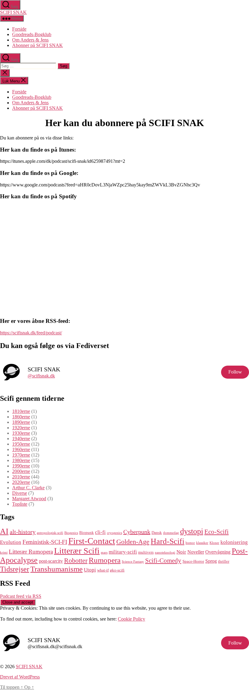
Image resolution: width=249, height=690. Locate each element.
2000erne (21, 471)
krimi (4, 552)
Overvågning (217, 551)
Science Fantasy (133, 561)
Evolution (10, 542)
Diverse (19, 493)
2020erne (21, 482)
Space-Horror (193, 561)
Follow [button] (235, 371)
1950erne (21, 444)
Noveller (195, 551)
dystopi (191, 531)
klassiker (202, 542)
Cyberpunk (136, 531)
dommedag (171, 532)
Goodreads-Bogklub (31, 34)
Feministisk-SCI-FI (44, 542)
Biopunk (86, 532)
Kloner (214, 542)
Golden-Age (132, 541)
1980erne (21, 460)
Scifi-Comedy (163, 560)
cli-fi (100, 532)
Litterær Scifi (77, 550)
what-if (103, 570)
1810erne (21, 411)
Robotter (75, 560)
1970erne (21, 454)
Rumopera (105, 560)
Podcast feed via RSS (20, 596)
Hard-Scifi (167, 541)
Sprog (211, 561)
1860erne (21, 416)
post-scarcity (51, 561)
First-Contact (91, 541)
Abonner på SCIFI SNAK (37, 45)
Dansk (157, 532)
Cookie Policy (131, 618)
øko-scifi (117, 570)
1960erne (21, 449)
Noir (181, 552)
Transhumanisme (56, 569)
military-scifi (123, 552)
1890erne (21, 422)
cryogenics (114, 532)
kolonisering (234, 542)
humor (190, 542)
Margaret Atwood (29, 498)
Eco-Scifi (216, 531)
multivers (146, 552)
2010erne (21, 476)
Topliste (19, 504)
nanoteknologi (165, 552)
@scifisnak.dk (41, 375)
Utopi (90, 570)
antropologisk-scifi (50, 532)
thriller (223, 561)
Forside (19, 29)
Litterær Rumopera (31, 551)
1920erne (21, 427)
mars (104, 552)
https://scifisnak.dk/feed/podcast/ (31, 332)
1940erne (21, 438)
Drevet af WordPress (20, 676)
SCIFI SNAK (13, 12)
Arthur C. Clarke (28, 487)
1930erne (21, 433)
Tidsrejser (14, 569)
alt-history (23, 531)
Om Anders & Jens (30, 39)
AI (4, 531)
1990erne (21, 465)
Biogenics (71, 532)
